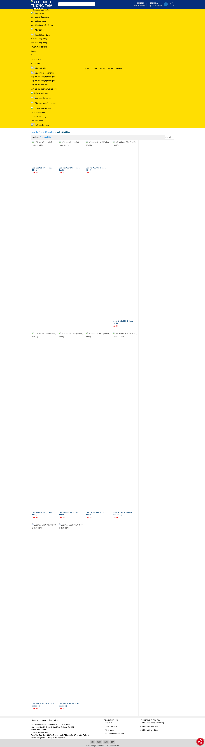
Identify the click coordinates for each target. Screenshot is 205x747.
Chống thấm (36, 59)
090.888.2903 (155, 3)
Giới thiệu (108, 723)
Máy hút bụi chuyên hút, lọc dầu (43, 89)
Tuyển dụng (109, 730)
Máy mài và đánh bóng (40, 17)
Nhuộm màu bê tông (39, 47)
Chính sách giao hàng (150, 730)
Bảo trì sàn (35, 63)
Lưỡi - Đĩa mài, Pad (47, 132)
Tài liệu (94, 68)
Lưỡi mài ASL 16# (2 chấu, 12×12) (96, 169)
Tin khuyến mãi (111, 726)
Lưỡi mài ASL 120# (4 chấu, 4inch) (69, 169)
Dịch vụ (86, 68)
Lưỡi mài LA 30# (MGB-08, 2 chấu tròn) (43, 705)
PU (32, 55)
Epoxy (33, 51)
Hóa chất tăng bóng (39, 43)
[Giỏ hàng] (172, 4)
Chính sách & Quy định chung (153, 723)
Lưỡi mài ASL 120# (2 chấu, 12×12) (42, 169)
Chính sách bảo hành (150, 726)
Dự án (102, 68)
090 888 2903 (139, 3)
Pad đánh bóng (37, 121)
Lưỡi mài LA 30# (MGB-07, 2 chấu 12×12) (123, 513)
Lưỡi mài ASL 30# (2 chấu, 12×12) (42, 513)
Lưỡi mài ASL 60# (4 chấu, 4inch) (96, 513)
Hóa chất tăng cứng (39, 38)
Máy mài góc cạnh (38, 21)
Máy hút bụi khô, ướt (39, 85)
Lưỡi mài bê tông (38, 112)
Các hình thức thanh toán (114, 734)
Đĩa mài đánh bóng (38, 116)
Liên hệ (119, 68)
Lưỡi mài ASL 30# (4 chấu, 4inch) (69, 513)
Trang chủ (34, 132)
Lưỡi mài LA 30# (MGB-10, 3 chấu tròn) (70, 705)
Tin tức (110, 68)
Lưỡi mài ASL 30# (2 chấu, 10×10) (123, 322)
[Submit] (93, 4)
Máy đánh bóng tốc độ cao (42, 25)
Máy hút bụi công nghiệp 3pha (43, 80)
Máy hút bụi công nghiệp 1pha (43, 76)
